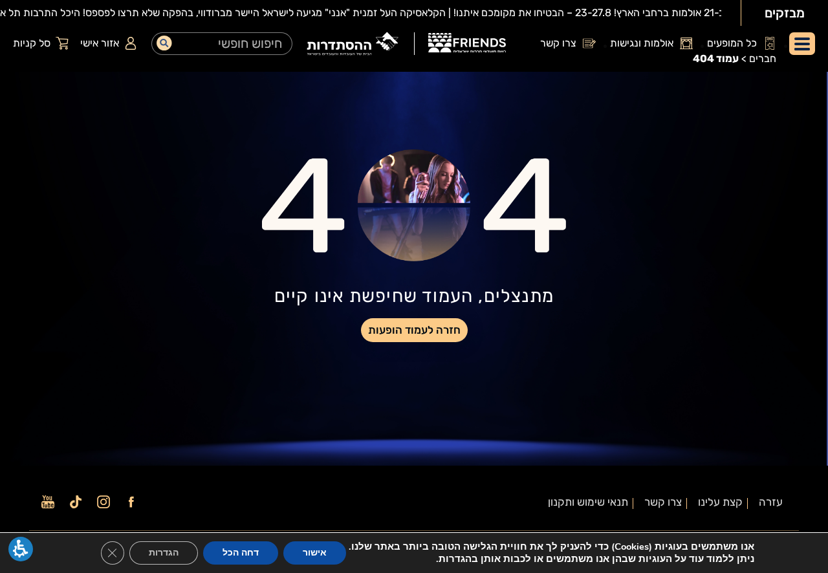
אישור (315, 552)
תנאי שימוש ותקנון (588, 502)
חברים (762, 58)
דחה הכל (241, 552)
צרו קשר (663, 502)
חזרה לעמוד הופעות (414, 329)
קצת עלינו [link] (720, 502)
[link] (467, 45)
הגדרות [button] (164, 552)
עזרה (771, 502)
